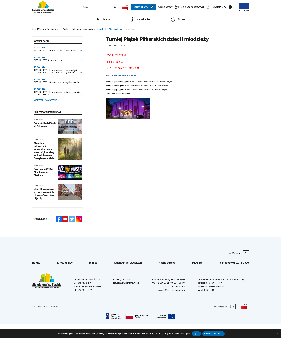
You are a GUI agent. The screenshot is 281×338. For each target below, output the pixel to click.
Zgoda (196, 333)
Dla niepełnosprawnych (192, 7)
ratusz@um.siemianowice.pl (126, 283)
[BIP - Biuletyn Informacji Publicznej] (124, 7)
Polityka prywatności (213, 333)
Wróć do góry (235, 253)
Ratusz (106, 19)
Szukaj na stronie (115, 7)
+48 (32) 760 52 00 (122, 279)
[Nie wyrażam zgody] (277, 333)
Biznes (181, 19)
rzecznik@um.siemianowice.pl (171, 290)
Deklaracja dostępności (45, 306)
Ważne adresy (165, 7)
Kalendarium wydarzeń (128, 262)
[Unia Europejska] (244, 7)
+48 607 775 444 (177, 283)
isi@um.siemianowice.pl (174, 286)
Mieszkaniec (143, 19)
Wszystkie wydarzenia (45, 100)
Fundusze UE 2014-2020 (234, 262)
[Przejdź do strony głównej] (43, 7)
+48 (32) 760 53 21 (160, 283)
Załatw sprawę (140, 7)
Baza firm (197, 262)
